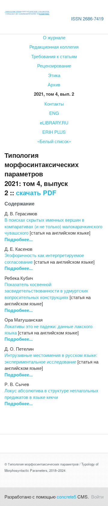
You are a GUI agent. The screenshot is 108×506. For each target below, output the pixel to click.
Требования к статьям (54, 56)
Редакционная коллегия (54, 46)
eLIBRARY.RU (54, 122)
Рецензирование (54, 65)
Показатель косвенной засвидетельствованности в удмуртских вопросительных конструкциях (46, 290)
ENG (54, 113)
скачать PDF (36, 192)
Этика (54, 75)
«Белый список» (54, 141)
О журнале (54, 37)
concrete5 (66, 496)
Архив (54, 84)
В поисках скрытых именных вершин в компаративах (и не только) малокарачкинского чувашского (53, 226)
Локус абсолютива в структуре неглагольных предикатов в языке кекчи (51, 393)
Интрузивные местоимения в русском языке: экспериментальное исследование (50, 358)
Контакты (54, 103)
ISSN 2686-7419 (87, 18)
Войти (97, 496)
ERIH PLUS (54, 132)
